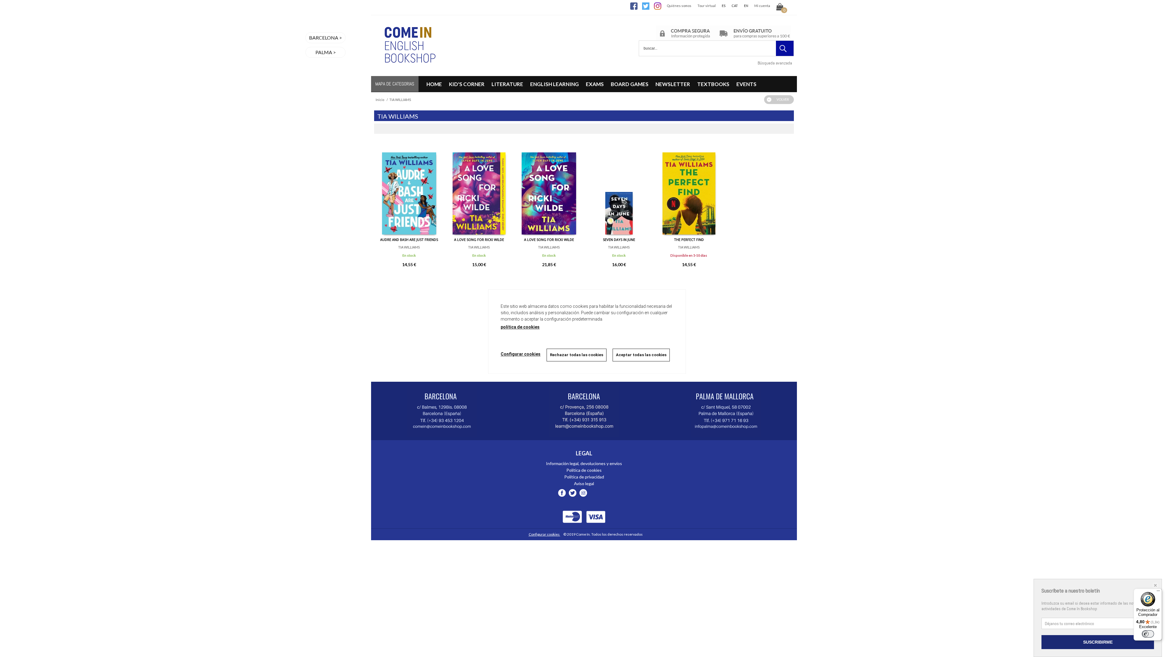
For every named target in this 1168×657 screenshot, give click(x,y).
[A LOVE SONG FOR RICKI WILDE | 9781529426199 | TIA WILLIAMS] (479, 189)
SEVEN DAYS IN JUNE (619, 239)
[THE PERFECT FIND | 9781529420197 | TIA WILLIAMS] (689, 189)
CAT (735, 6)
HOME (434, 84)
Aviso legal (584, 483)
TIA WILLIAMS (409, 247)
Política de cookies (584, 470)
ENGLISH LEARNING (554, 84)
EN (746, 6)
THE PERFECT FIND (689, 239)
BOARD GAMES (629, 84)
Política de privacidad (584, 476)
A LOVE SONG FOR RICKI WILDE (479, 239)
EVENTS (746, 84)
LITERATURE (507, 84)
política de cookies (520, 327)
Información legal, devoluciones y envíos (584, 463)
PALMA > (325, 52)
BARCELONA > (325, 37)
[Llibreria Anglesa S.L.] (409, 72)
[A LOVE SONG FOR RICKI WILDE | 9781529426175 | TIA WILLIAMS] (549, 189)
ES (723, 6)
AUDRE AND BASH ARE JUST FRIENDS (409, 239)
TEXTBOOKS (713, 84)
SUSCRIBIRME (1098, 642)
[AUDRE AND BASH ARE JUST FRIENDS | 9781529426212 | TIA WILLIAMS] (409, 189)
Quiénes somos (679, 6)
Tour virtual (706, 6)
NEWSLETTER (672, 84)
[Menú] (1158, 592)
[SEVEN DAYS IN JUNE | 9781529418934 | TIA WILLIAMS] (619, 189)
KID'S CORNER (467, 84)
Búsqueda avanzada (775, 63)
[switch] (1148, 634)
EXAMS (595, 84)
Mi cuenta (762, 6)
